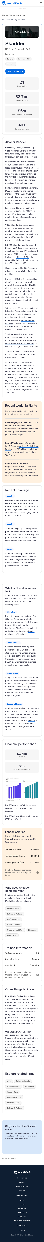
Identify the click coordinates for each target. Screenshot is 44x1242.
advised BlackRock (22, 469)
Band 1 (31, 631)
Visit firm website (15, 71)
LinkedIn (22, 1230)
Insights (22, 1183)
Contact (22, 1204)
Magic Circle (11, 901)
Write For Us (22, 1212)
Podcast (22, 1191)
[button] (41, 3)
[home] (11, 3)
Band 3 (8, 662)
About (22, 1200)
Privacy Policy (22, 1216)
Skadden (21, 15)
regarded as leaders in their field (19, 343)
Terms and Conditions (22, 1220)
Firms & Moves (8, 15)
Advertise (22, 1208)
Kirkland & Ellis (22, 257)
